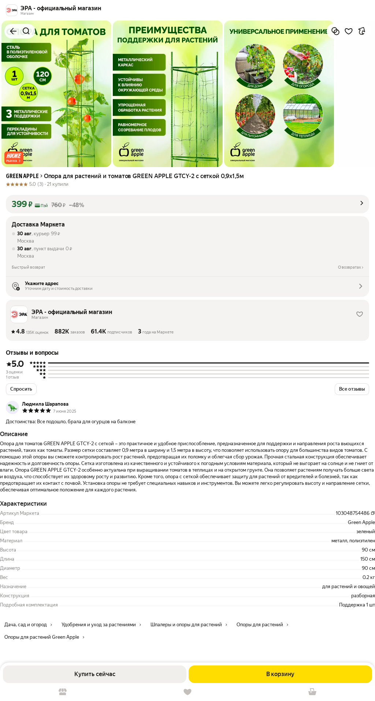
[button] (13, 157)
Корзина (312, 692)
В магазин (62, 692)
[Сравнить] (335, 31)
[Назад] (13, 31)
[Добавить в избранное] (348, 31)
